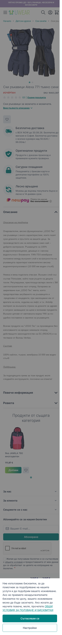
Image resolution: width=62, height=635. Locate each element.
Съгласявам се (30, 618)
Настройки (30, 627)
